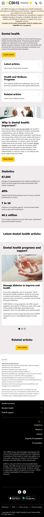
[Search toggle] (40, 3)
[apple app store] (15, 498)
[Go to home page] (19, 4)
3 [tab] (25, 329)
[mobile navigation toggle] (3, 3)
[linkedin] (24, 492)
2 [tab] (22, 329)
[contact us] (37, 3)
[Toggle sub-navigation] (41, 403)
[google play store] (29, 498)
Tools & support (8, 412)
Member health (7, 408)
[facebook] (19, 492)
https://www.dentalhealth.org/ (10, 363)
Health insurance (8, 403)
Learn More (8, 55)
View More (22, 348)
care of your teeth (22, 129)
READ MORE (8, 159)
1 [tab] (19, 329)
